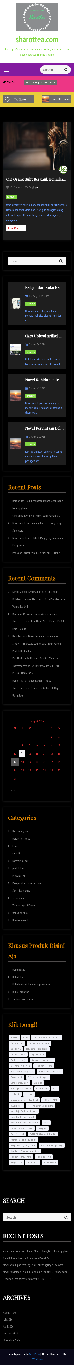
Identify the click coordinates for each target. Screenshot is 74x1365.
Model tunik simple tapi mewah (24, 1122)
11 (22, 753)
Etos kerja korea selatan (21, 1088)
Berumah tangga (21, 838)
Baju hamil (16, 1048)
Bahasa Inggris (20, 831)
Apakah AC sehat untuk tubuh (46, 1037)
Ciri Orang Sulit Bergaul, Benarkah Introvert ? (37, 179)
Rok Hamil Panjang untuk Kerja (25, 1150)
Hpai (55, 1088)
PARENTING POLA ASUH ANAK (43, 1134)
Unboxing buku (20, 913)
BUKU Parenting (20, 992)
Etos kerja (38, 1082)
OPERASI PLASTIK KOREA (21, 1128)
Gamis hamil (41, 1088)
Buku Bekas (18, 969)
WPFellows (37, 1359)
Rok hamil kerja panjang (51, 1145)
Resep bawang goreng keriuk (23, 1145)
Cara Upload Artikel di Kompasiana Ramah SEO (36, 516)
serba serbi (11, 196)
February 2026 (10, 1333)
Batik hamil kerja (18, 1060)
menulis (16, 853)
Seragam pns (16, 1162)
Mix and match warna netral (40, 1105)
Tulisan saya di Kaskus (24, 905)
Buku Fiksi (17, 977)
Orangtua (42, 1128)
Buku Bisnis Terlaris (43, 1065)
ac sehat (14, 1037)
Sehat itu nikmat (21, 890)
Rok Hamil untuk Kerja (21, 1156)
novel (46, 1122)
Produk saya (18, 876)
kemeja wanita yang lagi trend (24, 1099)
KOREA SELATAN (50, 1099)
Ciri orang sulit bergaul (38, 1077)
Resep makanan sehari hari (26, 883)
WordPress (34, 1354)
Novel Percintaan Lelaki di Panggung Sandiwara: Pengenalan (35, 1272)
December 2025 (11, 1340)
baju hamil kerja (18, 1054)
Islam (15, 846)
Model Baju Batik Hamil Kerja (24, 1111)
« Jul (13, 790)
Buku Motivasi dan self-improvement (31, 984)
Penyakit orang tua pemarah (23, 1139)
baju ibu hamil (37, 1054)
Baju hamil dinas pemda (36, 1048)
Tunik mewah (50, 1162)
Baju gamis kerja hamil (39, 1043)
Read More (14, 228)
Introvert (29, 1094)
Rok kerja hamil (44, 1156)
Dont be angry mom (19, 1082)
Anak (25, 1037)
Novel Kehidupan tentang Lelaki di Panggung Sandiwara (33, 1265)
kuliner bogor (16, 1105)
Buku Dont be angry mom (22, 1071)
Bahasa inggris (17, 1043)
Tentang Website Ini (23, 999)
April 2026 (8, 1326)
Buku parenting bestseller (50, 1071)
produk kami (18, 868)
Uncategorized (20, 920)
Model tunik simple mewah (22, 1116)
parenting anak (20, 861)
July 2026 (7, 1319)
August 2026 (9, 1313)
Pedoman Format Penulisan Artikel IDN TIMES (36, 553)
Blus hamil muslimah (20, 1065)
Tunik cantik (32, 1162)
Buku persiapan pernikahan (40, 82)
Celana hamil (16, 1077)
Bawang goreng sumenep (42, 1060)
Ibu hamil (15, 1094)
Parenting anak (17, 1134)
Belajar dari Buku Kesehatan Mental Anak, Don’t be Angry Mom (36, 1251)
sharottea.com (37, 39)
